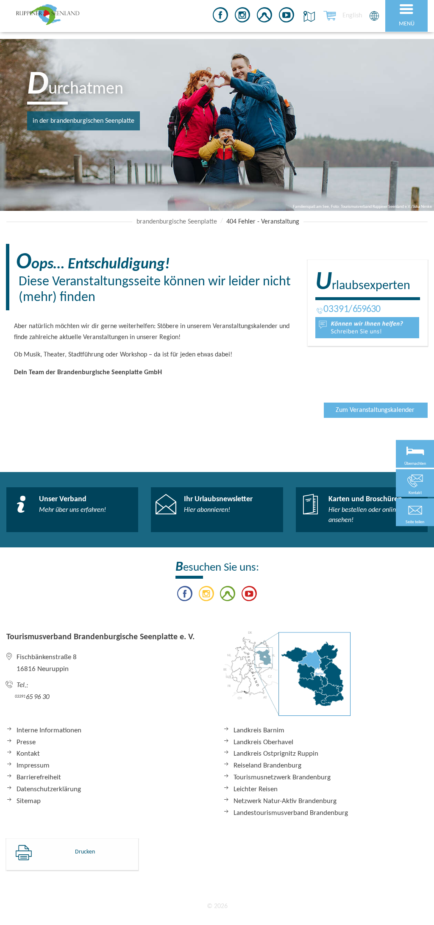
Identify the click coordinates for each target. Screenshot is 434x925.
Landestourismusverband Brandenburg (291, 813)
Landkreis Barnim (259, 730)
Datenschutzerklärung (49, 789)
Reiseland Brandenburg (267, 765)
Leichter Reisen (256, 789)
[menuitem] (352, 15)
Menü (407, 24)
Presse (26, 742)
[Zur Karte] (287, 677)
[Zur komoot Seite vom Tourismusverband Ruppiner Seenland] (264, 16)
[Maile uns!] (367, 327)
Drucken (85, 852)
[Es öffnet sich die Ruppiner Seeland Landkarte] (307, 16)
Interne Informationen (49, 730)
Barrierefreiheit (39, 777)
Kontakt (28, 753)
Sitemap (29, 801)
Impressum (33, 765)
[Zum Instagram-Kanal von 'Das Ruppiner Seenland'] (242, 16)
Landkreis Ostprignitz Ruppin (276, 753)
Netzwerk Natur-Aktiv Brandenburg (285, 801)
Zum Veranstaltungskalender (375, 410)
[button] (415, 512)
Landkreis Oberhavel (263, 742)
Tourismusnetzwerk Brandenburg (282, 777)
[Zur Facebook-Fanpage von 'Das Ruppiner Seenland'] (220, 16)
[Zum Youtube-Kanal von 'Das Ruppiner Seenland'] (286, 16)
